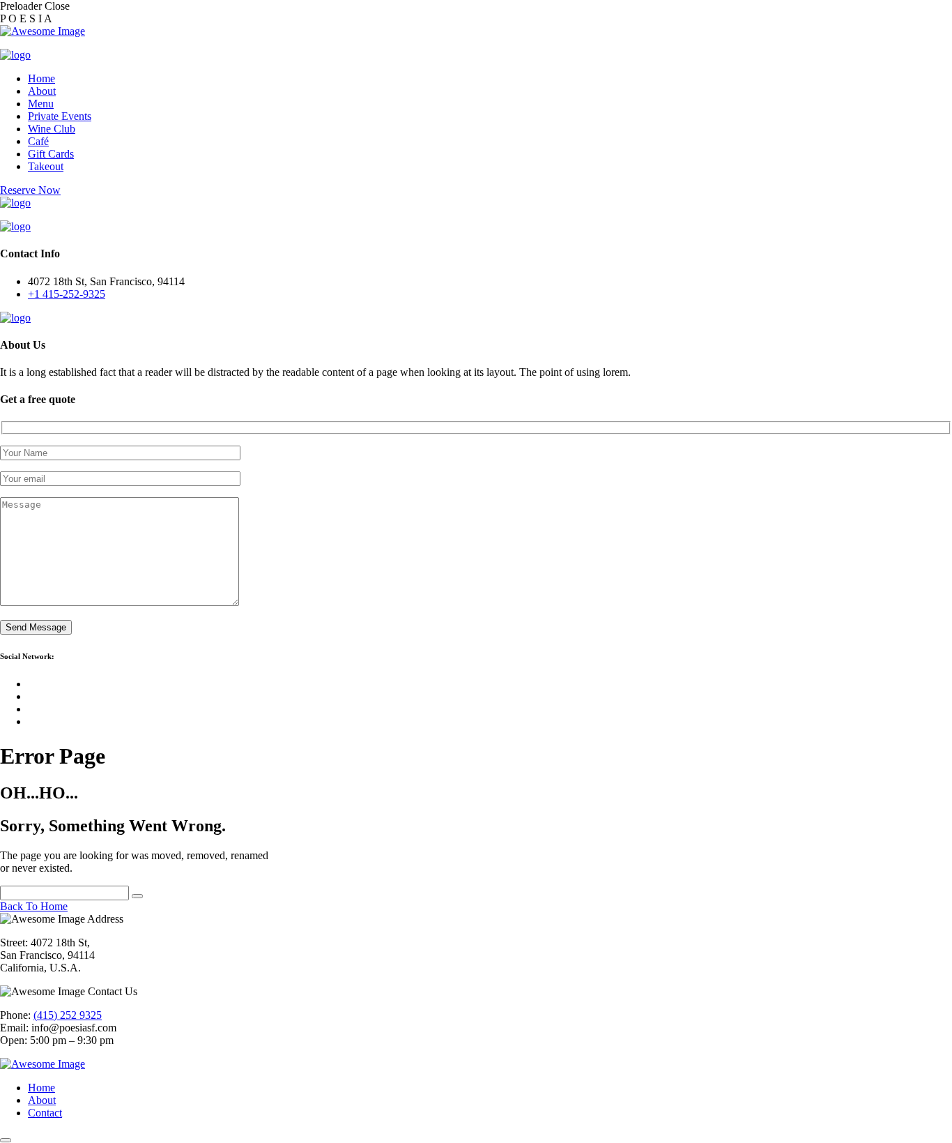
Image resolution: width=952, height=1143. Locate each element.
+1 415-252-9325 (66, 294)
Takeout (45, 166)
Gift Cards (51, 154)
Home (41, 78)
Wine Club (51, 129)
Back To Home (34, 906)
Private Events (59, 116)
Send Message (36, 627)
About (42, 91)
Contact (45, 1113)
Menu (41, 103)
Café (38, 141)
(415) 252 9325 (67, 1015)
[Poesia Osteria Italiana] (15, 55)
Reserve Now (30, 190)
